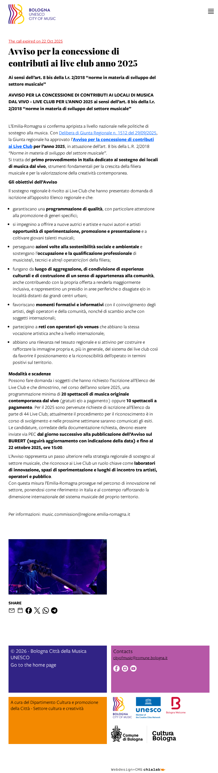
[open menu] (211, 11)
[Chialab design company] (138, 765)
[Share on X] (37, 610)
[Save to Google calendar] (20, 610)
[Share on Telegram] (54, 610)
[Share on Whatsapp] (46, 610)
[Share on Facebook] (29, 610)
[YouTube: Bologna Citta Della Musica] (133, 669)
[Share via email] (12, 610)
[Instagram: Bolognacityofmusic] (125, 669)
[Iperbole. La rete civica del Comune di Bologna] (129, 734)
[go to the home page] (32, 15)
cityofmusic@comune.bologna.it (140, 657)
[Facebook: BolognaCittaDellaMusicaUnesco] (116, 669)
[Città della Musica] (164, 732)
